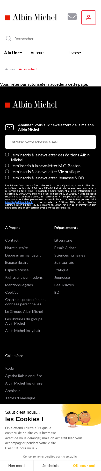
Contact (12, 240)
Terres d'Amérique (20, 398)
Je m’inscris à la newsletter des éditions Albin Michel (50, 157)
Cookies (11, 292)
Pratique (61, 270)
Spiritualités (64, 262)
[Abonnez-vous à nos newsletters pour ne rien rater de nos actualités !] (70, 16)
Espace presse (17, 270)
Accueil (10, 69)
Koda (9, 368)
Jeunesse (62, 277)
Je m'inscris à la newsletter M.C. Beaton (46, 165)
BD (56, 292)
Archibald (12, 390)
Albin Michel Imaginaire (23, 330)
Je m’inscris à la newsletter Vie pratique (45, 171)
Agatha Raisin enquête (23, 375)
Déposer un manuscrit (23, 255)
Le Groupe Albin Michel (24, 311)
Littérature (63, 240)
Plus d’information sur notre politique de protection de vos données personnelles (50, 206)
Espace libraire (16, 262)
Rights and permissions (24, 277)
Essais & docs (65, 247)
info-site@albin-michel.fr (19, 202)
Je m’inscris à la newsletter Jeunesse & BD (47, 177)
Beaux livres (64, 285)
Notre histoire (16, 247)
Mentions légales (19, 285)
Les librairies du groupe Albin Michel (23, 321)
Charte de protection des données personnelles (25, 301)
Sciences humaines (69, 255)
